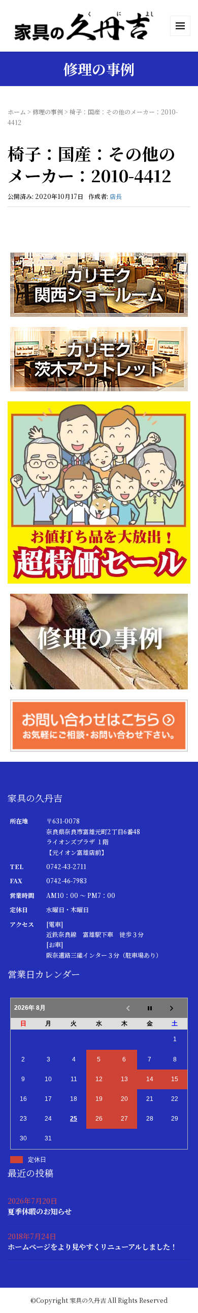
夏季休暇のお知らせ (40, 1211)
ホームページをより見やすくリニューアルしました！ (92, 1246)
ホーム (17, 111)
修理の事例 (47, 111)
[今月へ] (149, 1008)
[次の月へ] (175, 1008)
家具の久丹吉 (88, 1300)
